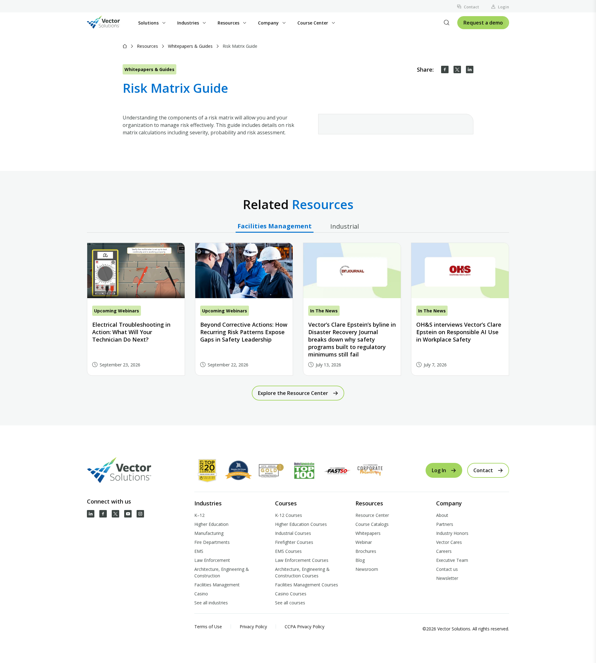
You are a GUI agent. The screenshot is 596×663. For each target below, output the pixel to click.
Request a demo (483, 22)
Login (503, 7)
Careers (444, 551)
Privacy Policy (253, 626)
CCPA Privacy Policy (304, 626)
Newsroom (366, 569)
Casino (201, 594)
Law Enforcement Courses (301, 560)
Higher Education (211, 524)
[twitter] (457, 69)
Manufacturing (209, 533)
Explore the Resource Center (293, 393)
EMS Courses (288, 551)
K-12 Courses (288, 515)
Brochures (365, 551)
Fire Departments (212, 542)
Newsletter (447, 578)
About (442, 515)
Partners (444, 524)
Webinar (363, 542)
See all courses (290, 603)
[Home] (125, 46)
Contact (471, 7)
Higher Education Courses (301, 524)
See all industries (211, 603)
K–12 (199, 515)
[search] (447, 22)
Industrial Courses (293, 533)
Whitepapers (368, 533)
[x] (115, 513)
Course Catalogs (372, 524)
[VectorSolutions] (110, 23)
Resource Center (372, 515)
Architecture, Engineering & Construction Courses (302, 572)
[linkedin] (469, 69)
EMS (198, 551)
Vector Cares (449, 542)
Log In (439, 470)
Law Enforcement (212, 560)
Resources (147, 46)
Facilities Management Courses (306, 585)
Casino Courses (290, 594)
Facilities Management (217, 585)
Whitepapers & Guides (190, 46)
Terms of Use (208, 626)
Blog (360, 560)
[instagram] (140, 513)
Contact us (447, 569)
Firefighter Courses (294, 542)
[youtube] (128, 513)
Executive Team (452, 560)
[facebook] (445, 69)
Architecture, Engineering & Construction (221, 572)
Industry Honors (452, 533)
